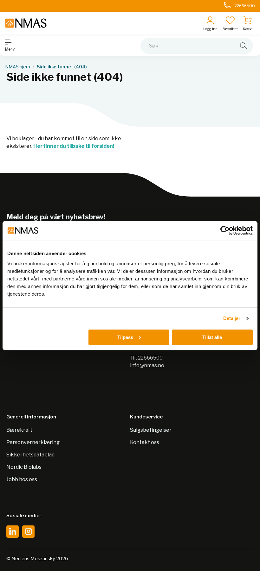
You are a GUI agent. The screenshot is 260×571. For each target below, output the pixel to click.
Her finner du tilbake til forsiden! (73, 146)
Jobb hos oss (21, 479)
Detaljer (232, 318)
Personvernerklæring (33, 442)
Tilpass (125, 337)
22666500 (150, 358)
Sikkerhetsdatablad (30, 455)
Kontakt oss (144, 442)
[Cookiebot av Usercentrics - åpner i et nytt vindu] (225, 230)
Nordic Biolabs (24, 467)
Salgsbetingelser (151, 430)
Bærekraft (19, 430)
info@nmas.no (147, 365)
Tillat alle (212, 337)
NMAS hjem (17, 67)
